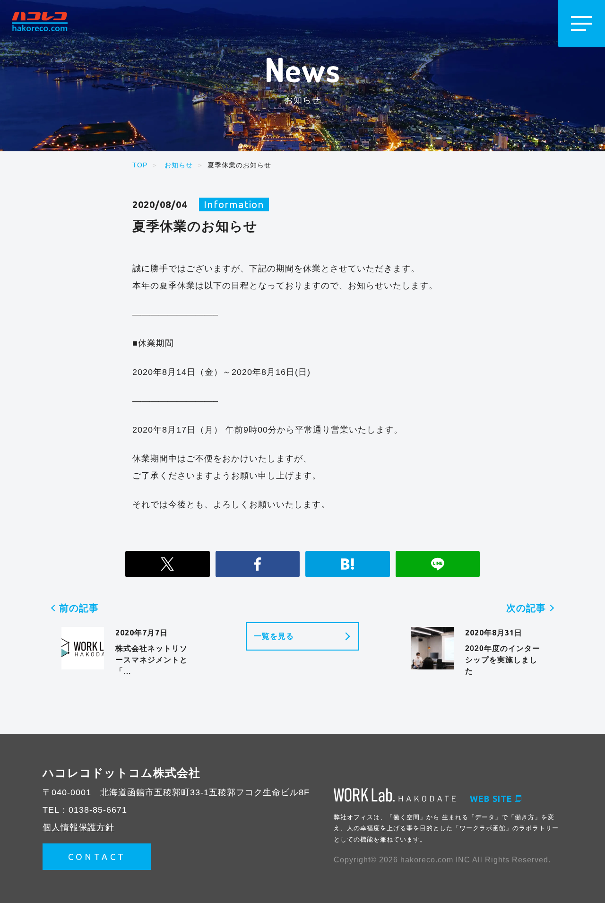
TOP (139, 165)
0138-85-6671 (98, 810)
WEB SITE (491, 798)
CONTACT (97, 856)
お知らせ (178, 165)
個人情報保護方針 (78, 827)
